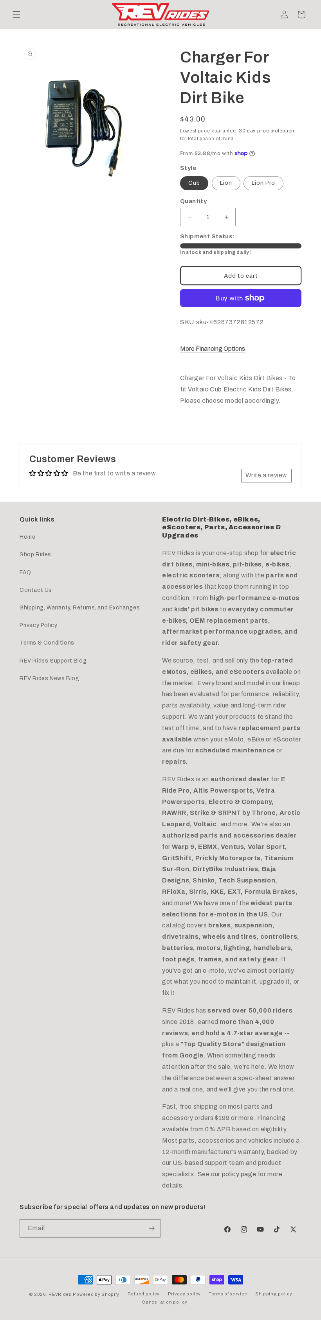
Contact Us (36, 590)
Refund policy (144, 1293)
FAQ (25, 572)
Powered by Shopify (96, 1294)
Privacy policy (184, 1293)
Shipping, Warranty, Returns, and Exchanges (80, 608)
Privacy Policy (38, 625)
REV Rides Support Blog (53, 661)
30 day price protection (266, 131)
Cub (194, 183)
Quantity (193, 201)
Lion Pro (263, 183)
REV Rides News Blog (49, 678)
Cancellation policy (164, 1302)
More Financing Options (212, 348)
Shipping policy (273, 1293)
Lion (226, 183)
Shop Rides (35, 554)
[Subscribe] (151, 1228)
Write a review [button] (266, 475)
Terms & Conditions (47, 643)
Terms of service (228, 1293)
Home (27, 537)
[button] (16, 14)
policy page (239, 1174)
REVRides (60, 1294)
